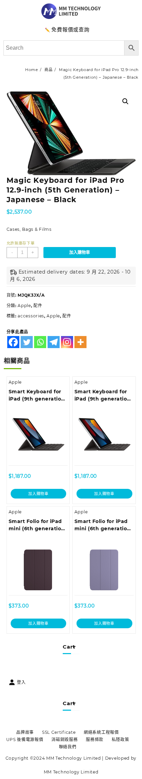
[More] (80, 342)
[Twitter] (27, 342)
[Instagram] (67, 342)
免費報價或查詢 (70, 29)
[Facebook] (13, 342)
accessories (31, 315)
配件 (37, 305)
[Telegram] (54, 342)
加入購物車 (79, 252)
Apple (24, 305)
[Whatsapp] (40, 342)
